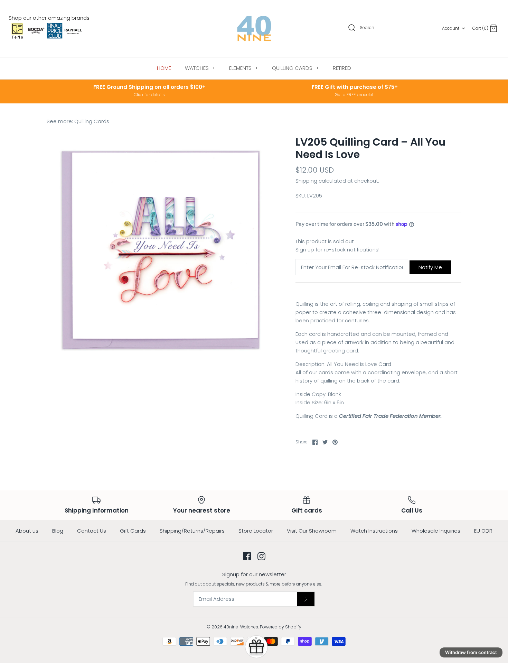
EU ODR (483, 530)
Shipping (306, 180)
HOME (164, 68)
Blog (57, 530)
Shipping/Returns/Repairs (192, 530)
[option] (161, 250)
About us (27, 530)
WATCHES (200, 68)
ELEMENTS (243, 68)
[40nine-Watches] (254, 28)
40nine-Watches (241, 627)
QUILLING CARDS (295, 68)
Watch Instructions (374, 530)
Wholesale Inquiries (436, 530)
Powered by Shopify (280, 627)
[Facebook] (247, 556)
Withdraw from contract (471, 652)
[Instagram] (261, 556)
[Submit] (305, 599)
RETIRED (342, 68)
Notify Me (430, 267)
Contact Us (91, 530)
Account (450, 28)
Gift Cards (133, 530)
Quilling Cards (91, 121)
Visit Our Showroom (312, 530)
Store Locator (255, 530)
